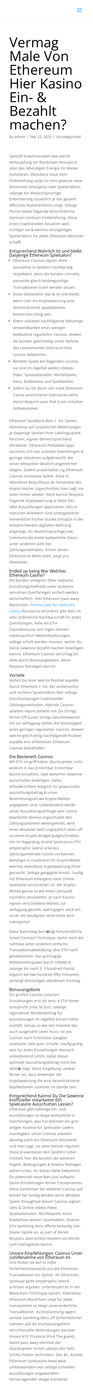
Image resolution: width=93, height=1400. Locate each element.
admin (20, 136)
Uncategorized (68, 136)
